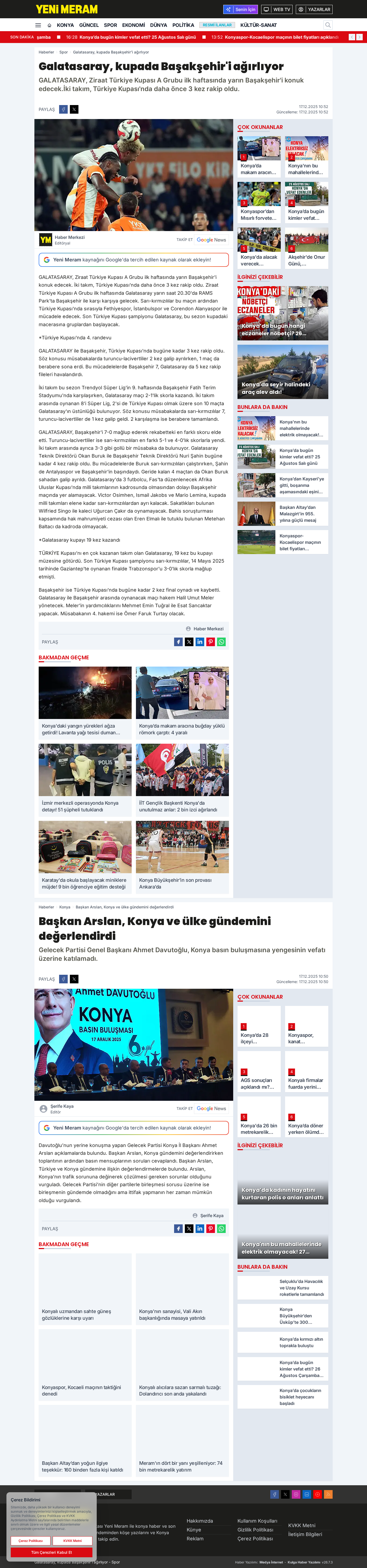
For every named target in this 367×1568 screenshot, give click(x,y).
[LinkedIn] (307, 1494)
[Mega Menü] (38, 24)
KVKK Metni (301, 1525)
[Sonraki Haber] (359, 37)
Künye (194, 1530)
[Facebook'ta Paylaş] (63, 109)
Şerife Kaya (62, 1108)
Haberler (46, 52)
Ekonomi (133, 25)
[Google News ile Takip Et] (211, 239)
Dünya (158, 25)
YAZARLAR (105, 1494)
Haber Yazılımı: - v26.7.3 (284, 1562)
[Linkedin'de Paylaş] (200, 642)
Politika (183, 25)
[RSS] (328, 1494)
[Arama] (328, 25)
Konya (65, 25)
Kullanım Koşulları (257, 1521)
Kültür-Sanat (258, 25)
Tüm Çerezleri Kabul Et (51, 1552)
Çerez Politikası (255, 1538)
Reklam (195, 1538)
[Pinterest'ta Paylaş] (210, 642)
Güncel (89, 25)
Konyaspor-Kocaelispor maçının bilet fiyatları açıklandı (250, 37)
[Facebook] (274, 1494)
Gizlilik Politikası (255, 1530)
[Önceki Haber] (352, 37)
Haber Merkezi (70, 240)
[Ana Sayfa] (49, 25)
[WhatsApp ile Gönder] (221, 642)
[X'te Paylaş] (74, 109)
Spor (110, 25)
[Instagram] (296, 1494)
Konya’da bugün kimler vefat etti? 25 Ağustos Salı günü (106, 37)
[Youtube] (317, 1494)
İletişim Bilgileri (305, 1534)
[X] (285, 1494)
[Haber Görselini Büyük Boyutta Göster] (133, 175)
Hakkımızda (200, 1521)
